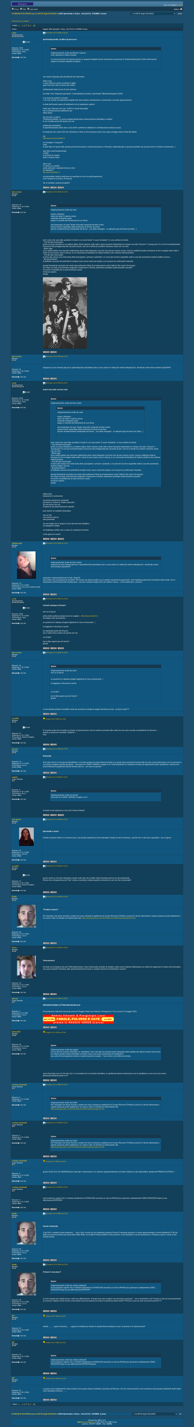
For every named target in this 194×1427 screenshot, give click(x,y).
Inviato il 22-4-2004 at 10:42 (56, 1378)
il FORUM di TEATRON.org (23, 14)
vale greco (16, 819)
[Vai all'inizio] (180, 1414)
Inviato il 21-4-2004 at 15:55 (57, 947)
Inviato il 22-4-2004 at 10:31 (56, 1342)
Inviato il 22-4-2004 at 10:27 (56, 1316)
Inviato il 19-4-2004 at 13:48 (57, 599)
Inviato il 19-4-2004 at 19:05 (57, 652)
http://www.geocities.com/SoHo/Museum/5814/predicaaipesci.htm (109, 918)
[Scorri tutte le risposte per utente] (60, 188)
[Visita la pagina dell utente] (53, 188)
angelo (15, 777)
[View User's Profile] (46, 188)
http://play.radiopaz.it (51, 172)
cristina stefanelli (19, 1085)
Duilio (14, 897)
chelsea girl (17, 543)
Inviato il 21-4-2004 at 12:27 (57, 777)
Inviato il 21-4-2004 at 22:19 (56, 1161)
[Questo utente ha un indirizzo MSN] (60, 815)
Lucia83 (15, 718)
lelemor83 (16, 1032)
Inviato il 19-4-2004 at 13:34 (57, 543)
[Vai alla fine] (180, 14)
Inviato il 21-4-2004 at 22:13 (57, 1123)
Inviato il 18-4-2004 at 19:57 (57, 383)
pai (13, 1315)
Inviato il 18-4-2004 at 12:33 (57, 356)
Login (179, 5)
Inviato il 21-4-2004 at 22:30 (57, 1187)
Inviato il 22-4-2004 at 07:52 (57, 1213)
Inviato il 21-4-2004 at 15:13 (57, 866)
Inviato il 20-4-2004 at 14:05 (56, 719)
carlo (14, 33)
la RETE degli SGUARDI (46, 14)
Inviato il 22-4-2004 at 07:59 (57, 1264)
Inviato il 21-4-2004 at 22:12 (57, 1084)
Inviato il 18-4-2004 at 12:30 (57, 192)
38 (34, 25)
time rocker (17, 192)
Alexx (14, 948)
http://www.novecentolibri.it (54, 138)
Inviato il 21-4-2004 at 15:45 (57, 896)
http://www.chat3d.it (89, 616)
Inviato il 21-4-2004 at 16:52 (57, 998)
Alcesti (15, 749)
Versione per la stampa (20, 21)
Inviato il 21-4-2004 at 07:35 (57, 749)
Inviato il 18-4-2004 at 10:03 (57, 33)
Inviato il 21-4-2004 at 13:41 (57, 819)
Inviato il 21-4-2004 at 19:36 (56, 1032)
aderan (15, 999)
